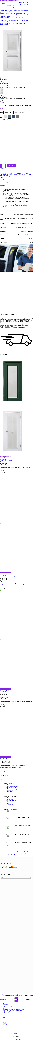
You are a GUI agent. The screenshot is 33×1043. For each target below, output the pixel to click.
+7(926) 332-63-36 (23, 3)
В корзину (11, 165)
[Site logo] (10, 6)
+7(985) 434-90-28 (23, 4)
